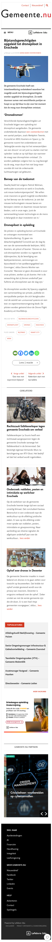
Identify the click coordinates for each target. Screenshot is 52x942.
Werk (9, 338)
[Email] (15, 353)
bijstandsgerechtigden (29, 319)
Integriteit (11, 854)
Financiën (11, 845)
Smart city (35, 332)
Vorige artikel (19, 374)
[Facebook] (20, 353)
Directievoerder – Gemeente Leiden (21, 683)
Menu (10, 33)
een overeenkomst (35, 132)
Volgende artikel (34, 374)
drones (27, 325)
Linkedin (11, 884)
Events (10, 888)
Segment (8, 756)
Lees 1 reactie (26, 362)
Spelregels (12, 910)
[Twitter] (26, 353)
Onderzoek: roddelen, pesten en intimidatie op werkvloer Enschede (25, 493)
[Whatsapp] (36, 353)
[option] (26, 785)
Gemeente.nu (26, 16)
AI (8, 840)
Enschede (40, 325)
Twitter (10, 879)
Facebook (11, 875)
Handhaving (12, 849)
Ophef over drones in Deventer (24, 570)
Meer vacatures (39, 692)
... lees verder (24, 538)
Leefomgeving (13, 858)
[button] (42, 813)
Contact (25, 5)
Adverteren (12, 901)
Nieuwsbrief (37, 5)
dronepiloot (12, 325)
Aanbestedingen (14, 836)
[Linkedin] (31, 353)
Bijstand (21, 332)
